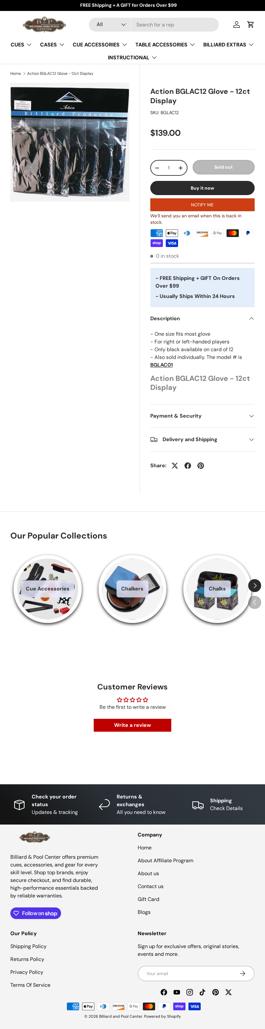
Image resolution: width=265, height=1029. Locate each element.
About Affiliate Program (165, 860)
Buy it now (202, 188)
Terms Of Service (30, 985)
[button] (251, 24)
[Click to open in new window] (174, 465)
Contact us (151, 886)
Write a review (132, 725)
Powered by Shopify (162, 1016)
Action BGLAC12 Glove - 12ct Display (60, 73)
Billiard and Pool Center (121, 1016)
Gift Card (148, 899)
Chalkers (132, 588)
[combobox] (154, 25)
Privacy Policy (26, 972)
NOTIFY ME (202, 205)
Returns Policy (27, 959)
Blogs (144, 912)
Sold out (223, 167)
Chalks (217, 588)
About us (148, 873)
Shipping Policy (28, 946)
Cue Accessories (47, 588)
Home (15, 73)
